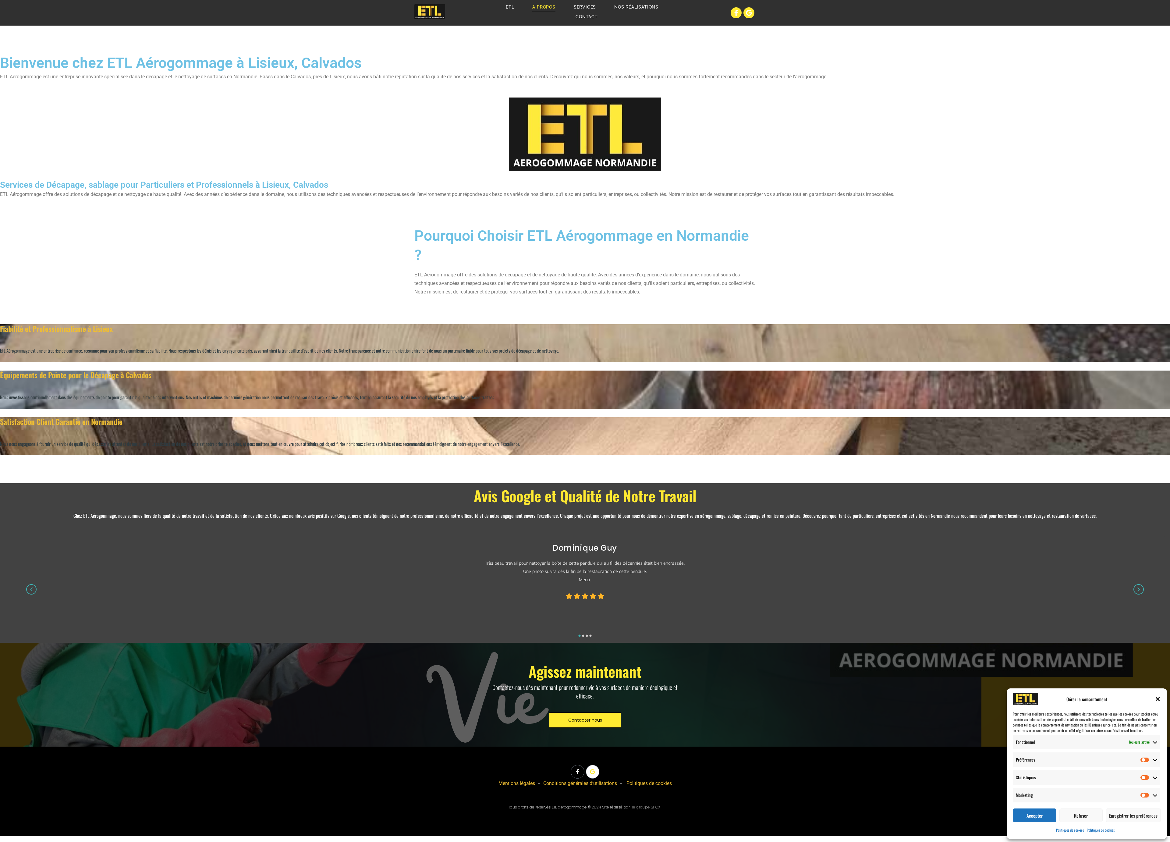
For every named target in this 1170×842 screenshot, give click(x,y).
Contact (587, 16)
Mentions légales (516, 783)
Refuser (1081, 815)
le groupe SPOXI (646, 807)
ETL (510, 7)
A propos (543, 7)
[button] (1158, 699)
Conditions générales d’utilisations (580, 783)
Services (585, 7)
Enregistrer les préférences (1133, 815)
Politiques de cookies (1070, 830)
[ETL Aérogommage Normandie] (429, 11)
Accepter (1034, 815)
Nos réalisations (636, 7)
